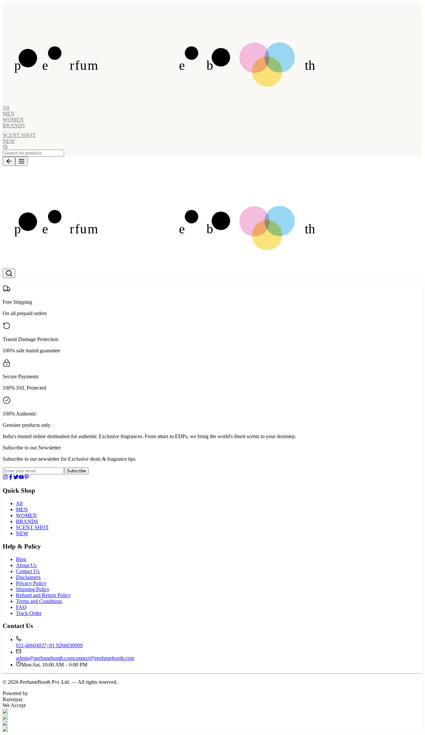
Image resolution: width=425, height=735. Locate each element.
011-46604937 (31, 645)
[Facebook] (10, 478)
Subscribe (76, 470)
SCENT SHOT (19, 135)
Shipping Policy (32, 589)
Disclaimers (28, 577)
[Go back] (9, 161)
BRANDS (27, 521)
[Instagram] (5, 478)
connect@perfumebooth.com (103, 658)
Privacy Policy (31, 583)
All (6, 107)
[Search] (9, 273)
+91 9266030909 (64, 645)
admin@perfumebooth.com (44, 658)
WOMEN (13, 119)
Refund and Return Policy (43, 595)
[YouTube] (21, 478)
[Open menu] (21, 161)
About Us (26, 565)
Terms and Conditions (39, 601)
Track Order (29, 613)
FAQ (21, 607)
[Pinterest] (26, 478)
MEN (9, 113)
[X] (16, 478)
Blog (21, 559)
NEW (9, 141)
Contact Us (28, 571)
